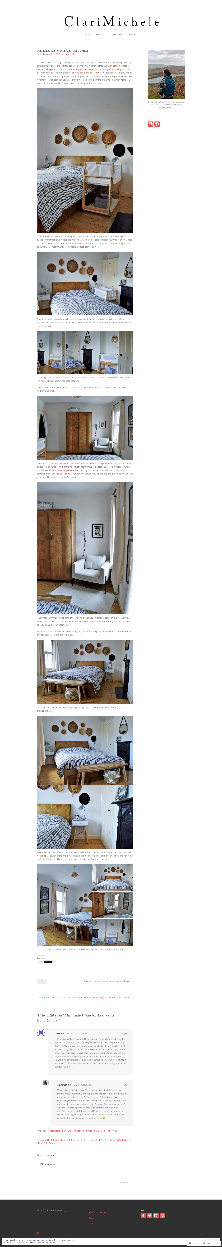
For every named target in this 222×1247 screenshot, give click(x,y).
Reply (124, 1033)
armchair (111, 949)
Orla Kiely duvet (57, 707)
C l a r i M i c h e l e (111, 11)
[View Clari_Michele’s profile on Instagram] (150, 124)
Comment (124, 1183)
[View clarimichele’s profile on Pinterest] (157, 124)
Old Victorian (114, 65)
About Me (117, 34)
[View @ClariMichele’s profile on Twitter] (149, 1216)
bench (120, 949)
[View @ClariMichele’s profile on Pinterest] (162, 1216)
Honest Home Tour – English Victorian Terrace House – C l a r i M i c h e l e (82, 1130)
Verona (58, 949)
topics (99, 34)
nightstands (93, 949)
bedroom (94, 72)
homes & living (101, 981)
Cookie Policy (53, 1242)
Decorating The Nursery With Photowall (58, 997)
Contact (133, 34)
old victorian (124, 981)
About (92, 1218)
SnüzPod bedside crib (100, 243)
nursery (66, 387)
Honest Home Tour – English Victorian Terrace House (105, 997)
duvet (103, 949)
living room (79, 72)
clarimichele (69, 54)
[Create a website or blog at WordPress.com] (38, 1233)
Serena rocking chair (62, 470)
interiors (113, 981)
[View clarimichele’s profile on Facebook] (143, 1216)
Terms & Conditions (98, 1212)
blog (87, 34)
